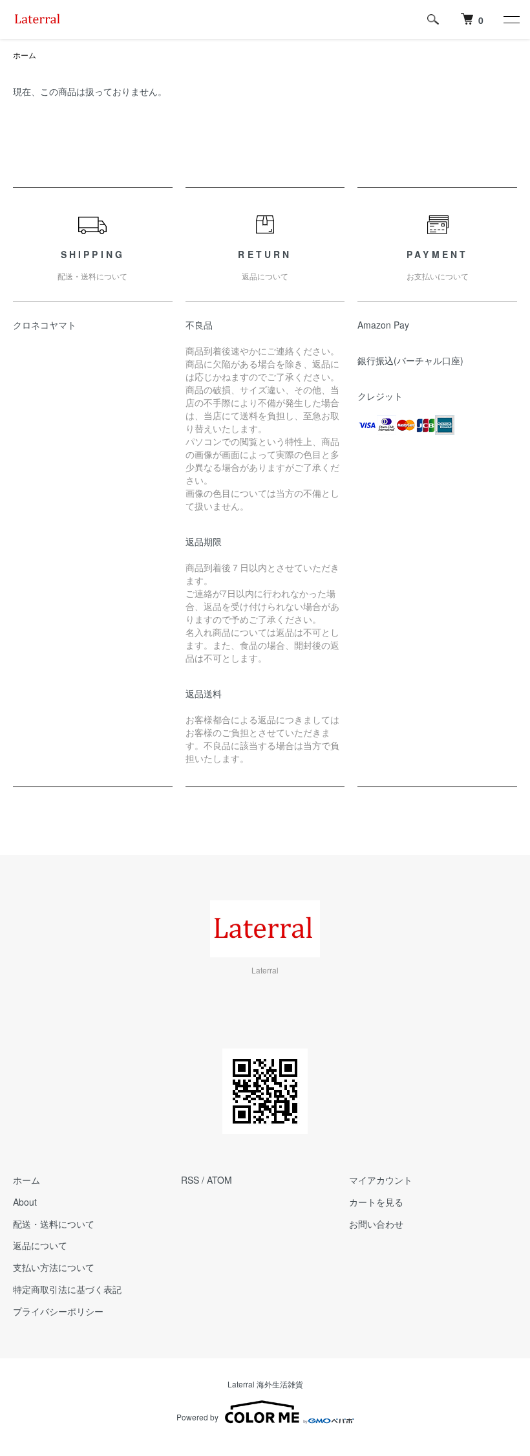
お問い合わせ (376, 1223)
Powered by (197, 1416)
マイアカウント (380, 1179)
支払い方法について (53, 1267)
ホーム (24, 54)
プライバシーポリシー (58, 1311)
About (25, 1201)
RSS (190, 1179)
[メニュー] (510, 19)
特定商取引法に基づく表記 (67, 1289)
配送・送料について (53, 1223)
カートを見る (376, 1201)
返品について (40, 1245)
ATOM (219, 1179)
